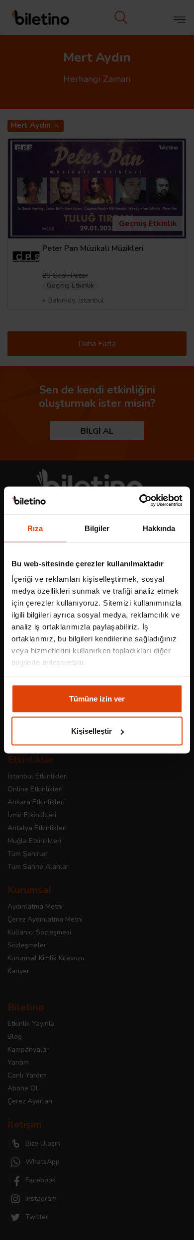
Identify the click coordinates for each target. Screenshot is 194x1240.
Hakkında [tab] (159, 528)
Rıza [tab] (35, 528)
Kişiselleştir (91, 731)
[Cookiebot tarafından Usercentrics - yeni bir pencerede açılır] (140, 500)
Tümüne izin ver (97, 698)
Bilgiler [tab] (97, 528)
